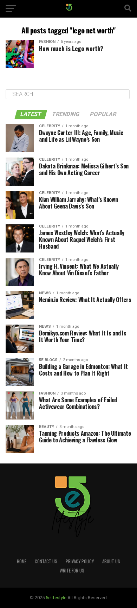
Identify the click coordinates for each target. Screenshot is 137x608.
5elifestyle (56, 597)
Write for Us (72, 570)
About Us (111, 561)
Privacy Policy (80, 561)
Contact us (46, 561)
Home (21, 561)
